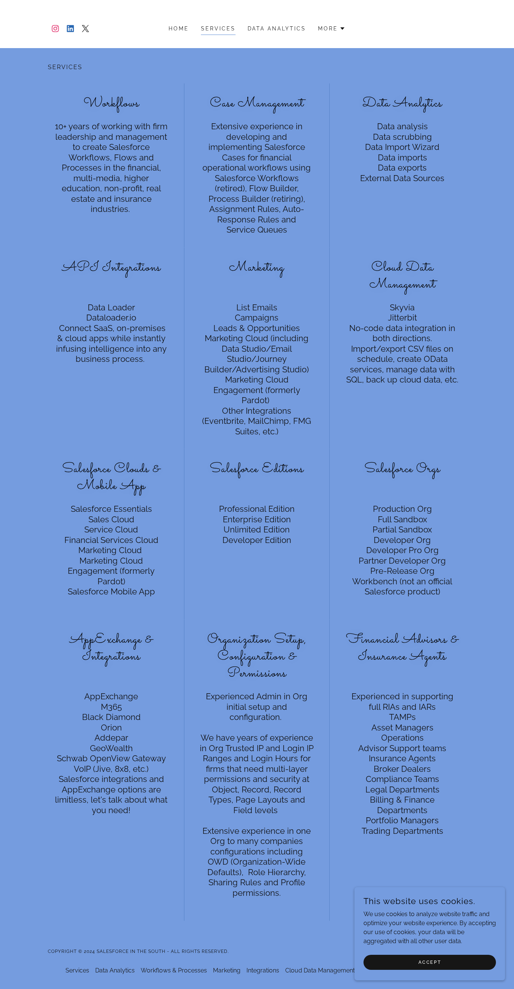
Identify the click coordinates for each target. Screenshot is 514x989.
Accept (429, 962)
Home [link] (179, 29)
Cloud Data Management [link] (320, 970)
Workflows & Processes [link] (174, 970)
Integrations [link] (262, 970)
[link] (55, 28)
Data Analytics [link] (277, 29)
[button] (331, 28)
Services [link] (218, 29)
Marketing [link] (226, 970)
